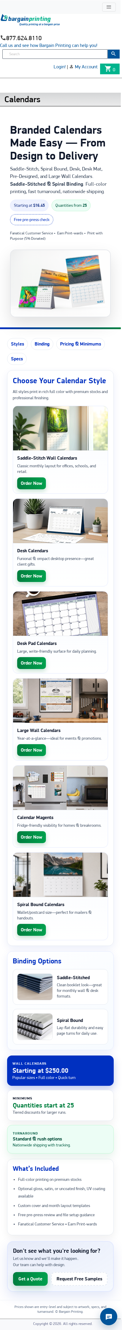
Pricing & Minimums (80, 344)
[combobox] (54, 54)
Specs (17, 359)
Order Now (31, 483)
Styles (17, 344)
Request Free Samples (79, 1279)
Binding (42, 344)
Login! (60, 67)
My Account (86, 67)
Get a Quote (30, 1279)
